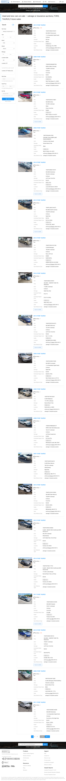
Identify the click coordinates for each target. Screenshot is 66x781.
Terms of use (47, 758)
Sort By (3, 91)
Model (3, 46)
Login (62, 1)
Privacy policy (47, 760)
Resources (52, 1)
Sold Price (4, 83)
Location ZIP (4, 63)
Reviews (25, 770)
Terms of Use (3, 779)
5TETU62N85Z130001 (35, 746)
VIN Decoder (38, 1)
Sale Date (4, 76)
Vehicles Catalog (27, 765)
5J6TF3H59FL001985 (35, 10)
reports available (37, 121)
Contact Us (46, 755)
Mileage (3, 51)
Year (3, 34)
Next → (47, 736)
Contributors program (49, 762)
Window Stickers (27, 1)
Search (45, 6)
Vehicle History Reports (28, 753)
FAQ (45, 1)
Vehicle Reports (16, 1)
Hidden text (48, 43)
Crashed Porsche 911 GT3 (50, 770)
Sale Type (4, 29)
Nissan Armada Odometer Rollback (52, 772)
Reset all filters (8, 101)
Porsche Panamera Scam (50, 774)
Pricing (24, 760)
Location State (5, 57)
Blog (24, 767)
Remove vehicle (47, 764)
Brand (3, 40)
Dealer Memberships (7, 81)
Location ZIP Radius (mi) (7, 70)
